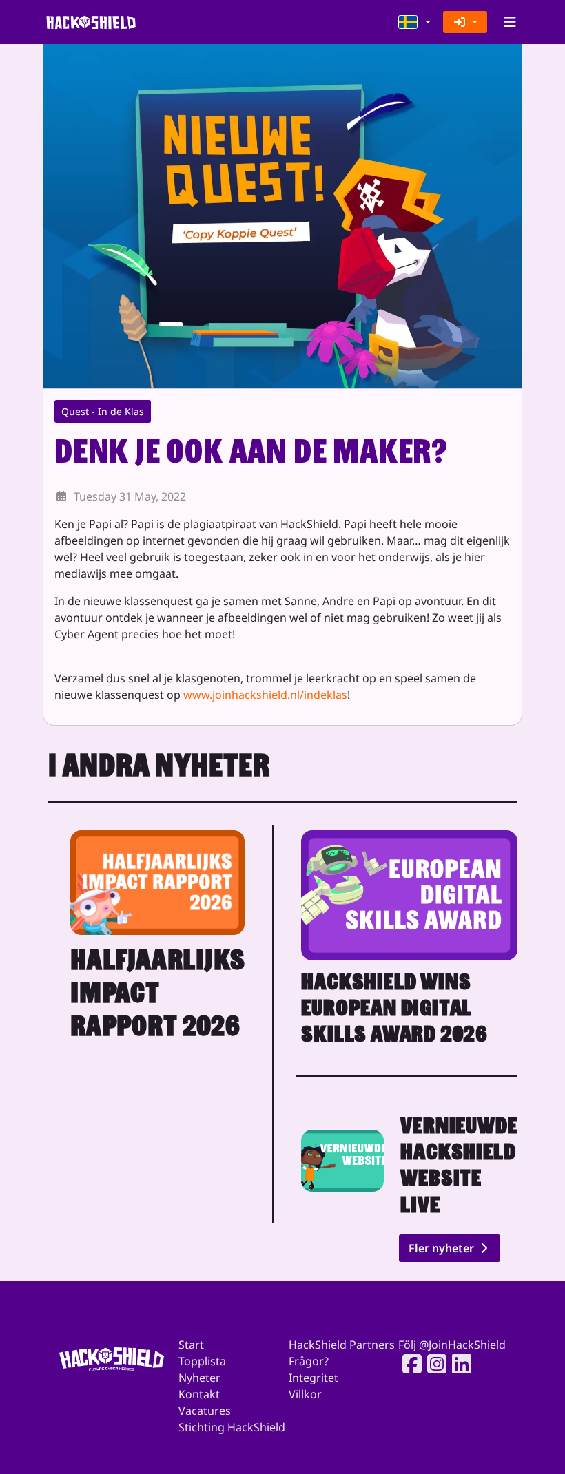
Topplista (202, 1361)
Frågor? (309, 1361)
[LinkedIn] (457, 1364)
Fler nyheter (443, 1248)
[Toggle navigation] (509, 22)
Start (191, 1344)
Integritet (313, 1377)
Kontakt (199, 1394)
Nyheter (199, 1377)
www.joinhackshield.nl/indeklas (265, 694)
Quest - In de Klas (102, 411)
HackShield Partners (342, 1344)
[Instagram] (432, 1364)
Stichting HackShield (231, 1427)
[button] (415, 22)
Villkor (305, 1394)
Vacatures (204, 1410)
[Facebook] (408, 1364)
